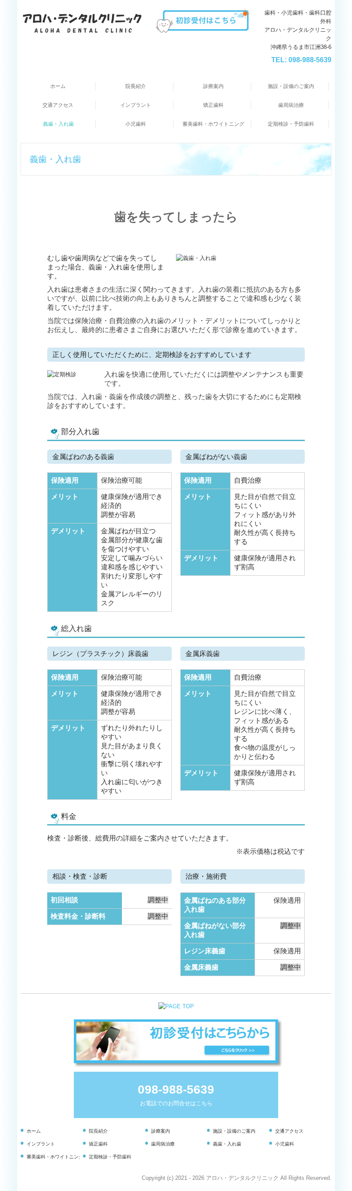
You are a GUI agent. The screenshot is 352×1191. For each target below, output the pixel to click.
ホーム (58, 86)
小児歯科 (135, 124)
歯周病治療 (291, 105)
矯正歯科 (213, 105)
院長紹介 (135, 86)
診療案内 (213, 86)
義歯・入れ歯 (58, 124)
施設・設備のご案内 (291, 86)
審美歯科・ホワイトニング (213, 124)
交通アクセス (57, 105)
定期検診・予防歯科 (291, 124)
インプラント (135, 105)
